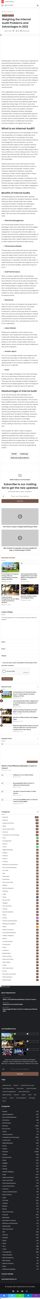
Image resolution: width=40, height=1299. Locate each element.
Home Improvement (9, 829)
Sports (5, 915)
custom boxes (20, 1088)
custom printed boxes (23, 1091)
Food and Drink (7, 906)
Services (5, 832)
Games (5, 918)
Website (3, 655)
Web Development (8, 888)
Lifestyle (5, 855)
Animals (5, 909)
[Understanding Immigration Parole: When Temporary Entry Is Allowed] (10, 589)
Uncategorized (7, 841)
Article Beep (31, 1286)
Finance (5, 858)
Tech (4, 838)
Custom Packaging (31, 1088)
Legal (4, 894)
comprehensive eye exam (27, 1085)
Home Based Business (9, 932)
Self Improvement (8, 968)
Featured (11, 15)
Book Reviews (7, 980)
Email (3, 649)
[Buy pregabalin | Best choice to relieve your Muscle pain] (6, 785)
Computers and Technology (11, 835)
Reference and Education (10, 864)
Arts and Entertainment (9, 867)
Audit (15, 454)
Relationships (7, 953)
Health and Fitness (8, 823)
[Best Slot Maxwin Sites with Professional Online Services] (33, 1036)
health (29, 1094)
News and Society (8, 959)
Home (5, 11)
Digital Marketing (8, 849)
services (4, 1098)
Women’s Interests (8, 929)
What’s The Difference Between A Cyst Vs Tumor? (19, 767)
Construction (6, 944)
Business (10, 11)
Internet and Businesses (10, 920)
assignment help (6, 1085)
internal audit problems (20, 458)
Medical (5, 885)
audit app (24, 454)
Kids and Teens (7, 956)
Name (3, 642)
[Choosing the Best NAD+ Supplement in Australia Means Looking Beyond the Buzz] (30, 567)
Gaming (5, 852)
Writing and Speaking (9, 923)
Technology (32, 1098)
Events (5, 971)
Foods (4, 897)
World (4, 926)
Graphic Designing (8, 935)
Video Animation (7, 977)
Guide (4, 826)
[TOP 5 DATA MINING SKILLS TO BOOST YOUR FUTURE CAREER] (6, 802)
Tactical (11, 1098)
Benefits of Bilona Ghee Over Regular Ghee (29, 597)
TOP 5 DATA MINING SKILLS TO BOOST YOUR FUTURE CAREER (25, 800)
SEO (4, 873)
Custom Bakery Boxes (8, 1088)
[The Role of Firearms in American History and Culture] (33, 1052)
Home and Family (8, 882)
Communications (8, 941)
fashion (23, 1094)
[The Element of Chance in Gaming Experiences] (7, 1052)
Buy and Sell (6, 900)
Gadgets (5, 903)
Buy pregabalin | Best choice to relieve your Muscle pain (23, 784)
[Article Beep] (9, 5)
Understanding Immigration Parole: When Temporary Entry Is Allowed (10, 599)
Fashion (5, 844)
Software (5, 891)
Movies (5, 938)
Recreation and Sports (9, 974)
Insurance (6, 950)
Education (16, 1094)
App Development (8, 912)
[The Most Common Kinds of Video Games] (6, 793)
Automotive (6, 879)
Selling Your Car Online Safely (23, 775)
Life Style (5, 870)
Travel (4, 847)
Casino (5, 965)
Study (4, 947)
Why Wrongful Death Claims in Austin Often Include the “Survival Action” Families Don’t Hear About (25, 727)
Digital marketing (6, 1094)
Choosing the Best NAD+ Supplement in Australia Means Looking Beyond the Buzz (29, 576)
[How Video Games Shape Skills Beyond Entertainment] (20, 1052)
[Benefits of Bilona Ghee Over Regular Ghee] (30, 589)
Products (5, 861)
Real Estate (6, 876)
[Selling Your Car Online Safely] (6, 777)
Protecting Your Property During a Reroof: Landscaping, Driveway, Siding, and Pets (10, 576)
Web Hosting (6, 962)
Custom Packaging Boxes (9, 1091)
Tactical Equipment (21, 1098)
